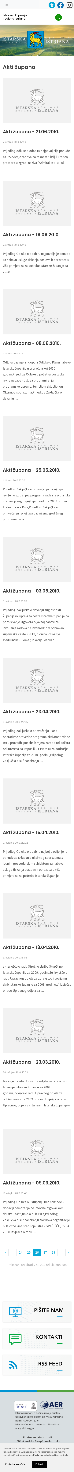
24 (20, 1252)
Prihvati (39, 1464)
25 (29, 1252)
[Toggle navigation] (7, 4)
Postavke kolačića (15, 1464)
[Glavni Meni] (69, 17)
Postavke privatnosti (37, 1437)
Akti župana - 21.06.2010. (31, 132)
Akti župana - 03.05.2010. (31, 591)
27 (45, 1252)
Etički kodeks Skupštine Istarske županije (38, 1443)
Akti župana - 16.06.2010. (31, 235)
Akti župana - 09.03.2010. (31, 1183)
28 (53, 1252)
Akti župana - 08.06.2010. (32, 343)
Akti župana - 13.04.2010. (31, 947)
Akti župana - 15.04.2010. (31, 833)
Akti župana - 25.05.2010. (31, 470)
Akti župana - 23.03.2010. (31, 1062)
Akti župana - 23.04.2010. (31, 712)
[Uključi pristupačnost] (52, 5)
